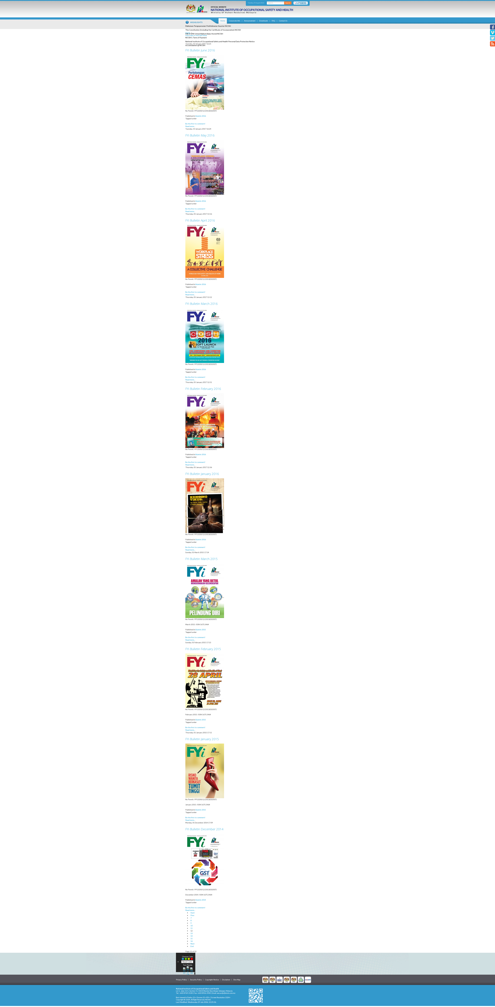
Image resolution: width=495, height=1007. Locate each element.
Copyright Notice (212, 979)
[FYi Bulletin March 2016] (204, 335)
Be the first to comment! (195, 124)
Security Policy (196, 979)
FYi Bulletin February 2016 (203, 389)
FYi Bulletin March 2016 (201, 303)
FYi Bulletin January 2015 (202, 739)
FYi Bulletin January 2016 (202, 474)
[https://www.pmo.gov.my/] (272, 980)
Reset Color (187, 962)
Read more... (190, 126)
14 (192, 936)
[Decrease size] (191, 970)
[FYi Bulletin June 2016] (204, 82)
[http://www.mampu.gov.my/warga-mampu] (308, 980)
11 (192, 928)
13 (192, 933)
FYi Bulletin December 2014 (204, 829)
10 (192, 926)
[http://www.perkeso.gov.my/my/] (301, 980)
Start (193, 913)
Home (222, 21)
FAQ (273, 21)
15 (192, 938)
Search (287, 3)
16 (192, 941)
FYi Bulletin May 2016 (199, 135)
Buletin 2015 (201, 629)
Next (193, 944)
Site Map (236, 979)
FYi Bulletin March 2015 (201, 559)
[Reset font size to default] (188, 970)
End (192, 946)
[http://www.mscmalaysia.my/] (280, 980)
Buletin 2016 (201, 116)
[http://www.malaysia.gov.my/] (265, 980)
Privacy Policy (181, 979)
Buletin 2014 (201, 900)
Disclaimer (226, 979)
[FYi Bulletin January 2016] (204, 505)
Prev (192, 915)
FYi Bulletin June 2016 (200, 50)
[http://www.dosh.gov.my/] (294, 980)
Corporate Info (234, 21)
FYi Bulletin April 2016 (200, 220)
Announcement (249, 21)
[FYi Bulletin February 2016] (204, 420)
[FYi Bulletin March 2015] (204, 590)
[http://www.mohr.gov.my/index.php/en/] (287, 980)
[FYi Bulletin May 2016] (204, 167)
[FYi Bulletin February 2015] (204, 680)
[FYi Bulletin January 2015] (204, 771)
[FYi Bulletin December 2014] (204, 861)
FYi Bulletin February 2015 (203, 649)
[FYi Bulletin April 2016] (204, 251)
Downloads (263, 21)
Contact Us (283, 21)
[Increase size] (184, 970)
